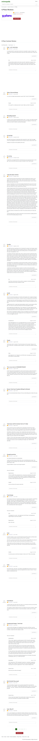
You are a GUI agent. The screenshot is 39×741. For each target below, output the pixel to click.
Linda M (4, 368)
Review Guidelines (13, 736)
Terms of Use (24, 736)
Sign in (36, 1)
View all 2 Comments (10, 470)
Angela (4, 176)
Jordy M (4, 246)
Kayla (4, 294)
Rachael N (4, 566)
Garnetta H (4, 456)
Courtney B (4, 602)
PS (4, 137)
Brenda (4, 117)
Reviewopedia (4, 6)
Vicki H (4, 342)
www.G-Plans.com (19, 14)
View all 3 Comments (10, 635)
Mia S (4, 625)
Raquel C (4, 425)
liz (4, 157)
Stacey (4, 49)
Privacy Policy (19, 736)
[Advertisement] (19, 29)
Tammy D (4, 496)
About (5, 736)
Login (28, 736)
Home (3, 736)
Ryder (4, 682)
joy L (4, 710)
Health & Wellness (11, 6)
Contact (8, 736)
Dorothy (4, 94)
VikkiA (4, 390)
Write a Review (17, 18)
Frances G (4, 534)
